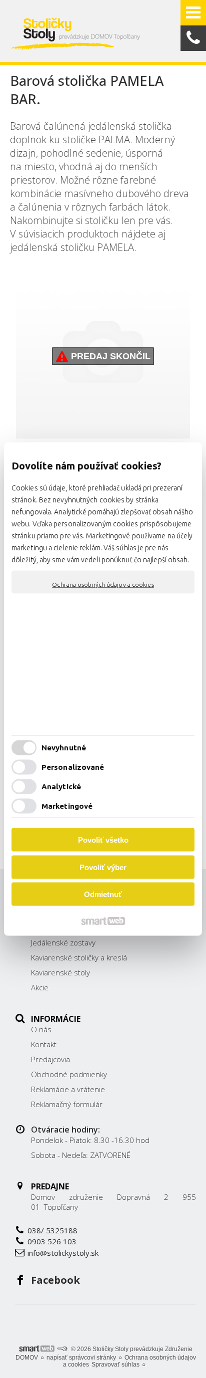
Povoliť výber (103, 867)
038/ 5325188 (53, 1230)
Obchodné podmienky (69, 1074)
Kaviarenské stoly (60, 972)
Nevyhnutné (64, 747)
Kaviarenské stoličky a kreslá (79, 957)
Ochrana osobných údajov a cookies (103, 584)
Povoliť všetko (103, 840)
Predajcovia (50, 1059)
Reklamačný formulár (66, 1104)
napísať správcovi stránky (81, 1357)
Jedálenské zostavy (63, 942)
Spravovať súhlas (116, 1364)
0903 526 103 (52, 1241)
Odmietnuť (103, 894)
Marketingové (67, 805)
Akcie (39, 987)
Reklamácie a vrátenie (68, 1089)
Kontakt (43, 1044)
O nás (41, 1029)
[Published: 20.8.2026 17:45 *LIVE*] (62, 1349)
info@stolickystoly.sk (63, 1253)
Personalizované (73, 766)
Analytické (61, 786)
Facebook (55, 1280)
